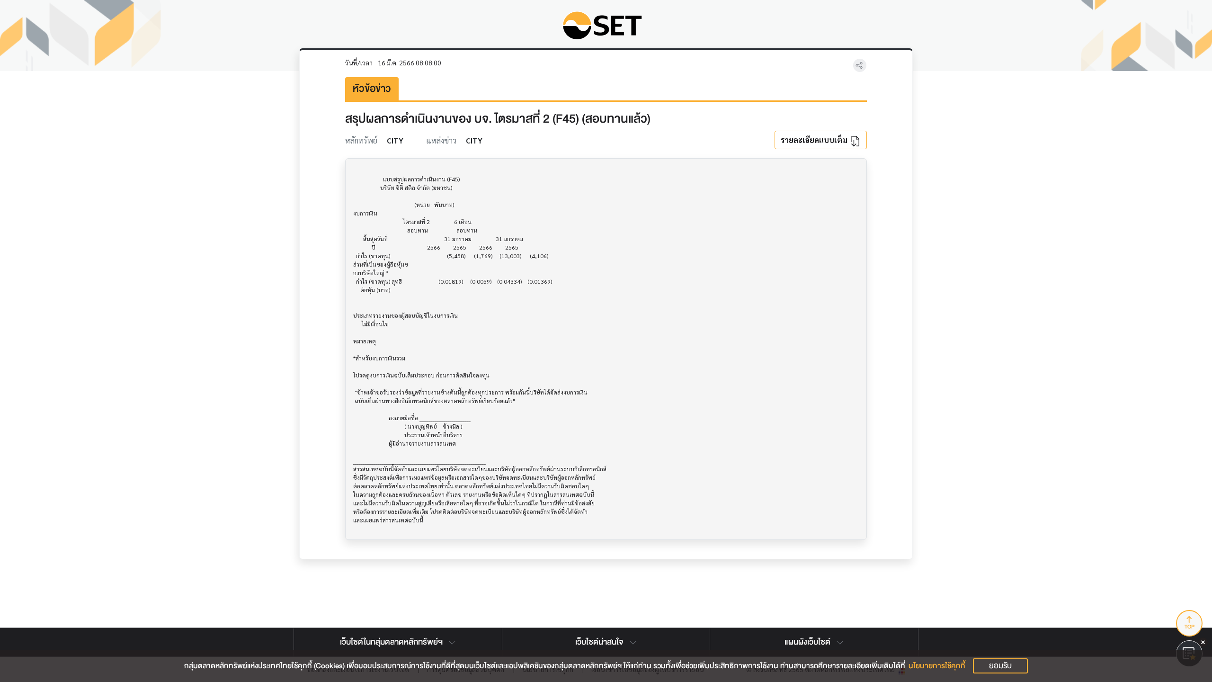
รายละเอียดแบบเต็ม (815, 140)
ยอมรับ (1000, 666)
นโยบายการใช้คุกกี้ (937, 666)
